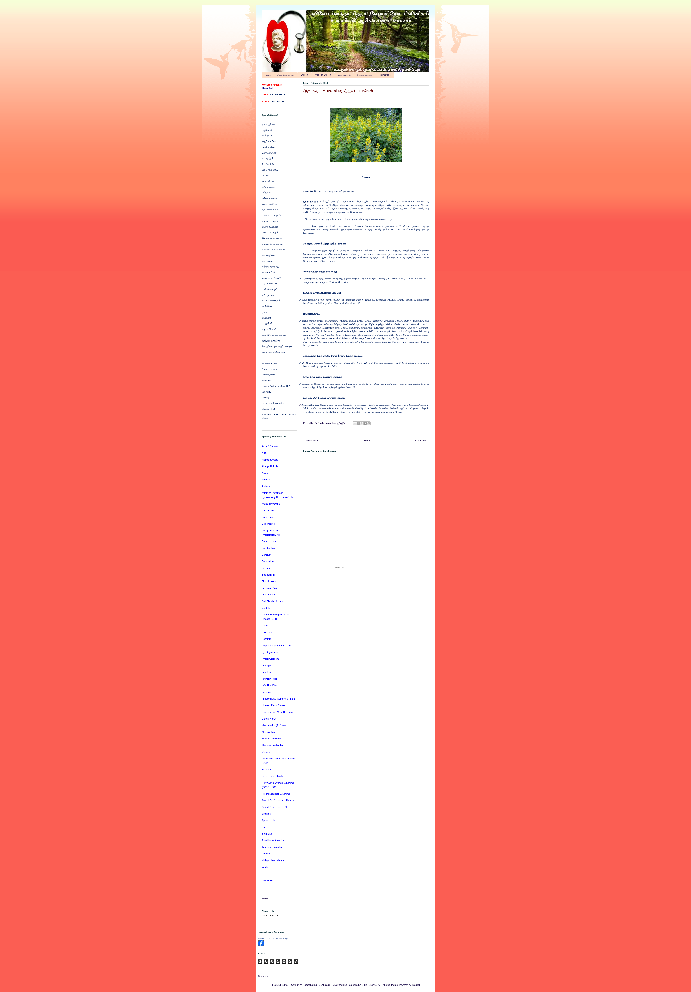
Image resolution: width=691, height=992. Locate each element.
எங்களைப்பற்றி (344, 75)
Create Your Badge (280, 939)
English (304, 75)
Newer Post (312, 440)
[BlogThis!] (358, 423)
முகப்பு (268, 75)
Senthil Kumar (264, 939)
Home (367, 440)
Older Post (420, 440)
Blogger (416, 985)
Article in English (323, 75)
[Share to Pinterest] (369, 423)
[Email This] (355, 423)
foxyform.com (339, 567)
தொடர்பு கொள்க (364, 75)
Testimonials (384, 75)
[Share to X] (362, 423)
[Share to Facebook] (365, 423)
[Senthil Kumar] (261, 945)
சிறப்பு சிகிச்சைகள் (285, 75)
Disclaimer (263, 976)
